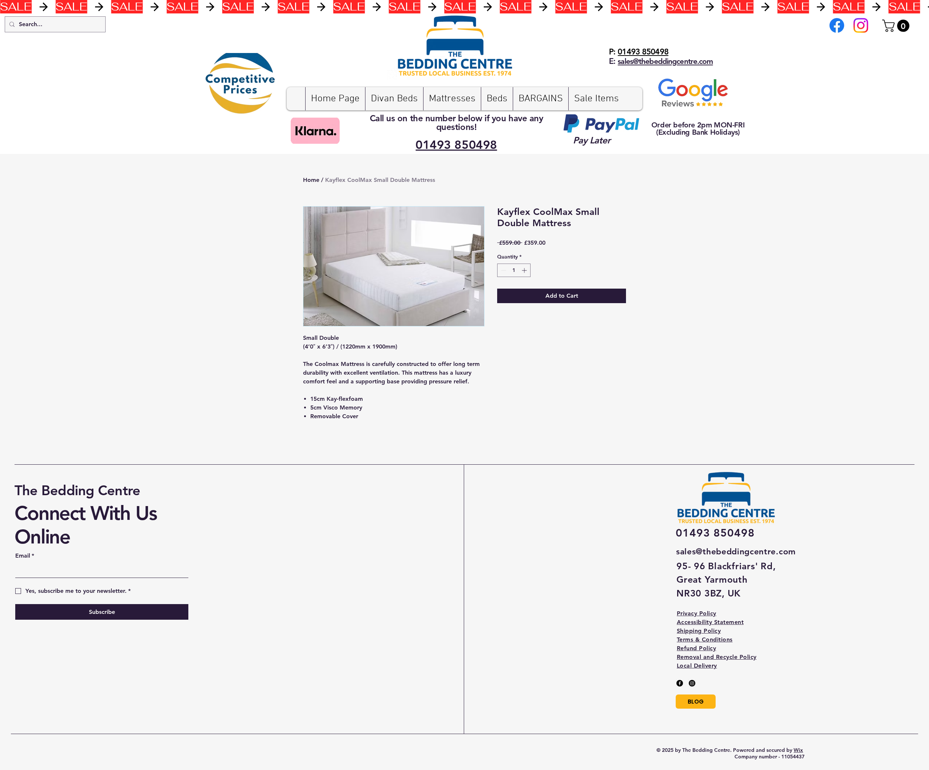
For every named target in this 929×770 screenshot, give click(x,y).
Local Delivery (697, 665)
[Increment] (524, 270)
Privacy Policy (696, 613)
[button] (897, 26)
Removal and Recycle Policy (716, 656)
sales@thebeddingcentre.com (736, 551)
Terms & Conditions (705, 639)
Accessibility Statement (710, 622)
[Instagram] (861, 25)
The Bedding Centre (77, 490)
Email (24, 555)
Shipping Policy (699, 630)
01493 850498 (643, 52)
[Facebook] (837, 25)
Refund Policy (696, 648)
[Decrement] (502, 270)
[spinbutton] (513, 270)
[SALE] (464, 6)
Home (311, 179)
